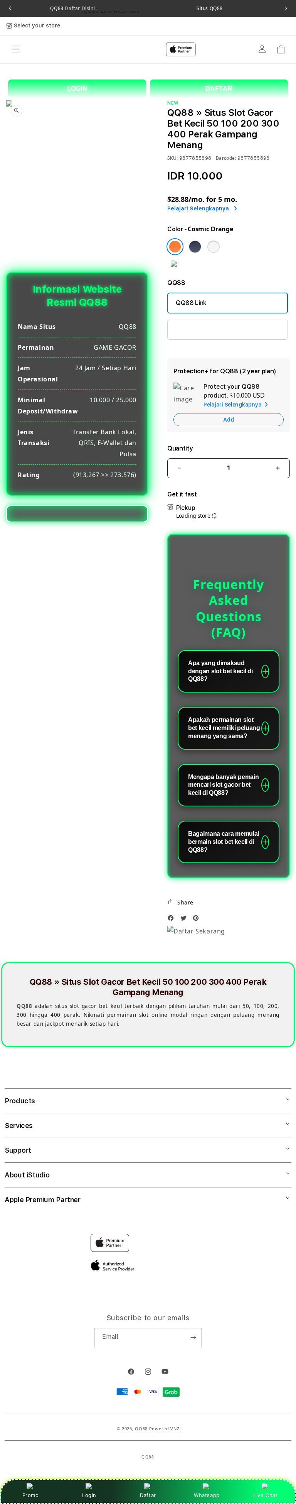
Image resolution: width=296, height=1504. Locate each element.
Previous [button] (10, 8)
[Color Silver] (213, 247)
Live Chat (265, 1495)
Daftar (148, 1495)
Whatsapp (207, 1495)
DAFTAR (219, 88)
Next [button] (286, 8)
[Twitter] (185, 920)
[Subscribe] (193, 1337)
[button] (180, 902)
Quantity (180, 448)
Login (89, 1495)
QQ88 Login (192, 329)
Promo (30, 1495)
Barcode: (226, 158)
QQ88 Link (191, 303)
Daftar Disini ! (81, 8)
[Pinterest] (197, 920)
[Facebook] (172, 920)
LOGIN (77, 88)
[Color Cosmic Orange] (175, 246)
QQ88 (74, 8)
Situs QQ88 (210, 8)
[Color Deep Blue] (195, 247)
